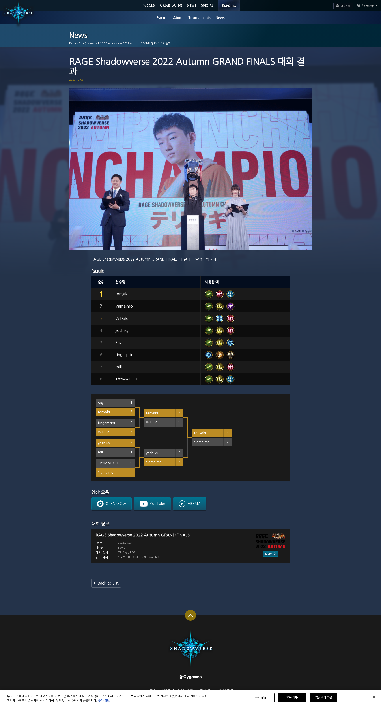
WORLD (149, 5)
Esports (162, 17)
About (178, 17)
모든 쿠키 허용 (323, 697)
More (268, 553)
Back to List (108, 583)
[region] (190, 697)
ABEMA (194, 503)
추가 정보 (104, 700)
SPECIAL (207, 5)
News (220, 17)
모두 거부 (292, 697)
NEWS (191, 5)
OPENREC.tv (116, 503)
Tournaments (199, 17)
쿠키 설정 (261, 697)
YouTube (157, 503)
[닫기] (374, 697)
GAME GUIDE (171, 5)
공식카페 (337, 4)
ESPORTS (229, 1)
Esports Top (76, 43)
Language (363, 5)
